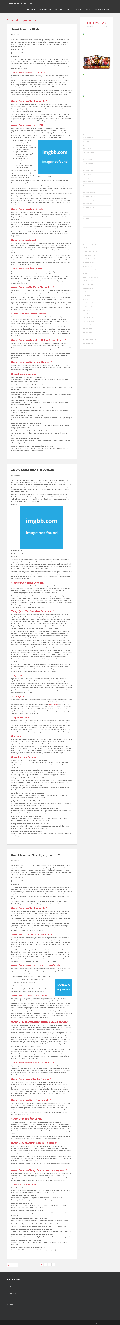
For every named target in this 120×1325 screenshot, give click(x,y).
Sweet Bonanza (32, 10)
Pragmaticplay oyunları (11, 1293)
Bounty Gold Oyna (87, 148)
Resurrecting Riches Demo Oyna (90, 258)
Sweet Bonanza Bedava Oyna (89, 192)
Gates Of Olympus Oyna (88, 181)
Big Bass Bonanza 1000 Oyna (89, 284)
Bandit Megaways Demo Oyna (89, 339)
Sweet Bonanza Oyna (45, 10)
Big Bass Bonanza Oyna (88, 137)
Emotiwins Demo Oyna (88, 324)
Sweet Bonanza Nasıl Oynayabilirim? (35, 855)
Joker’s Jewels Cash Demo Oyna (89, 328)
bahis (34, 173)
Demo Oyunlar (10, 1286)
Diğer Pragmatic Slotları (82, 10)
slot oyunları (19, 487)
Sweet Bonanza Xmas (87, 225)
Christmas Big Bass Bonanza (89, 163)
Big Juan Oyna (86, 141)
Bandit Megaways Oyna (88, 343)
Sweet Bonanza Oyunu (88, 218)
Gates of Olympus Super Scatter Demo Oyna (92, 269)
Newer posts (12, 1265)
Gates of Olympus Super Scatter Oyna (91, 277)
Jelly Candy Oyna (86, 273)
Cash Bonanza (86, 156)
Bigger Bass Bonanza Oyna (88, 145)
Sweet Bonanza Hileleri (26, 29)
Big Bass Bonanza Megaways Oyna (90, 134)
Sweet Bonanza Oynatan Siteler (90, 214)
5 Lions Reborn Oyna (87, 306)
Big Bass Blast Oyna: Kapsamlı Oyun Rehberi (92, 247)
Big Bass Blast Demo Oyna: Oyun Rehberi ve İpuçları (94, 244)
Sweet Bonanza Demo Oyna (21, 3)
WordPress (100, 1323)
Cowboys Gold (86, 167)
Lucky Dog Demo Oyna (88, 288)
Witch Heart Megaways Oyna (89, 255)
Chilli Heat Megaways (87, 159)
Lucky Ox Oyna (86, 313)
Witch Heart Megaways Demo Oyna (90, 251)
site (67, 894)
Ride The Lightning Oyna (88, 321)
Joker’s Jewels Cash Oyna (88, 332)
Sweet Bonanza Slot (87, 222)
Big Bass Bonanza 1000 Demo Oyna (90, 280)
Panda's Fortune (86, 185)
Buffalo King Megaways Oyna (89, 152)
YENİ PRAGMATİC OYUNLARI (101, 10)
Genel (8, 1289)
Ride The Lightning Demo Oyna (90, 317)
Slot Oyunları (10, 1297)
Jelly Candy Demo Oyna (88, 266)
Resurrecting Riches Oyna (88, 262)
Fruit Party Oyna (86, 178)
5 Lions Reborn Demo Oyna (89, 302)
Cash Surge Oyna (86, 299)
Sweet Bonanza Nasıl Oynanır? (89, 207)
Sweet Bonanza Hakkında (62, 10)
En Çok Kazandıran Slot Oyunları (32, 469)
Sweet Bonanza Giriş (87, 203)
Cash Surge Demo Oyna (88, 291)
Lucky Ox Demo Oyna (87, 310)
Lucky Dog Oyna (86, 295)
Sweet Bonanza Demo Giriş (89, 196)
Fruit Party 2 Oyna (87, 174)
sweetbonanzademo (11, 1311)
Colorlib (82, 1323)
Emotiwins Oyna (86, 335)
